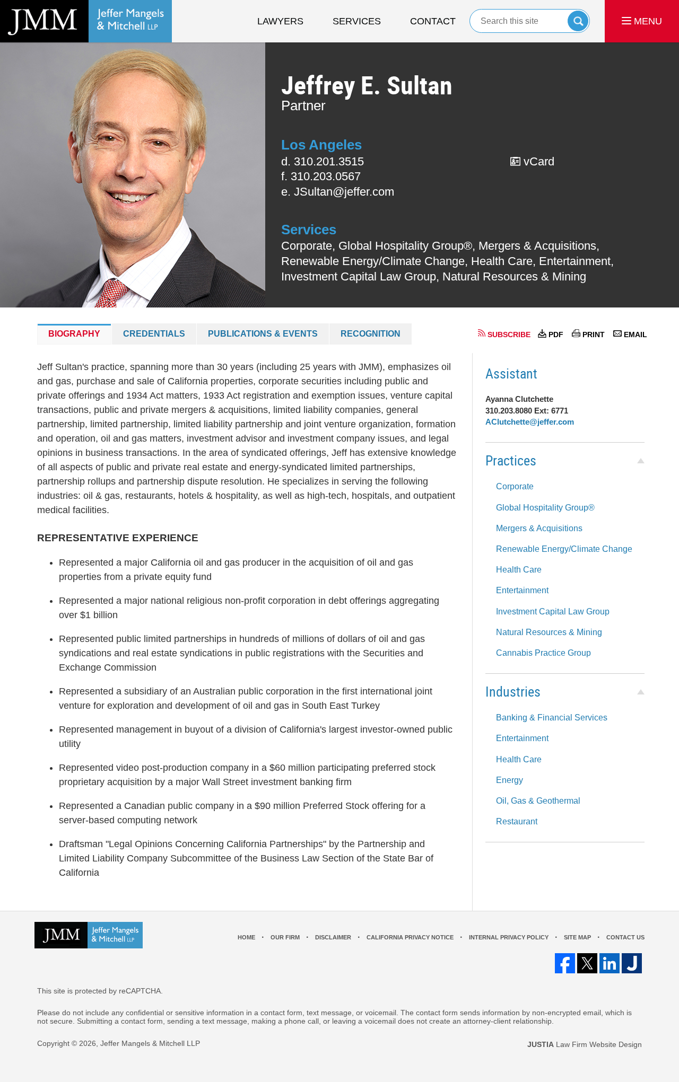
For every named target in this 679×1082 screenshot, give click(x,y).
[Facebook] (565, 963)
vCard (537, 161)
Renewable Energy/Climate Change (564, 548)
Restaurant (516, 821)
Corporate (515, 486)
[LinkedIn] (609, 963)
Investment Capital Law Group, (360, 276)
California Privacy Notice (410, 937)
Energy (509, 780)
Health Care (519, 569)
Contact (433, 21)
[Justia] (632, 963)
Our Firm (285, 937)
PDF (556, 334)
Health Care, (503, 261)
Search (578, 21)
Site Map (577, 937)
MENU (646, 21)
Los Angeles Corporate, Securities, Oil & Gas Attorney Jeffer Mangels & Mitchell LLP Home (86, 21)
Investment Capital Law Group (553, 611)
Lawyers (280, 21)
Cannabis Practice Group (543, 652)
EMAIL (635, 334)
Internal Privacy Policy (509, 937)
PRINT (593, 334)
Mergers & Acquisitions (539, 528)
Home (246, 937)
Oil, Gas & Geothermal (538, 800)
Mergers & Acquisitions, (538, 245)
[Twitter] (587, 963)
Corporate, (308, 245)
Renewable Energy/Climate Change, (374, 261)
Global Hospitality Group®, (406, 245)
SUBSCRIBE (509, 334)
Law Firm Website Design (584, 1044)
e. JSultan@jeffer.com (337, 191)
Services (357, 21)
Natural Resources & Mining (514, 276)
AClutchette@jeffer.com (529, 421)
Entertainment (522, 590)
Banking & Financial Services (551, 717)
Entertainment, (576, 261)
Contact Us (625, 937)
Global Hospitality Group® (545, 507)
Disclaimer (333, 937)
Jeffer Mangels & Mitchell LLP (150, 1043)
